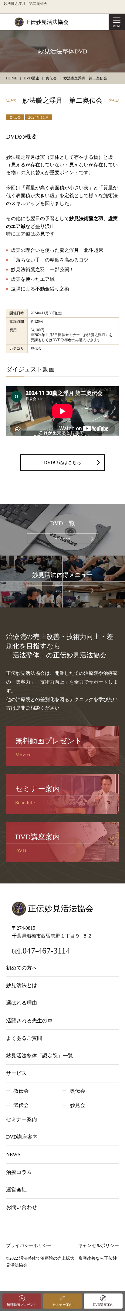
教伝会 (21, 1091)
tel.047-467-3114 (41, 950)
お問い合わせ (21, 1207)
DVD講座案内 (103, 1304)
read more (63, 539)
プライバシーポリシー (29, 1245)
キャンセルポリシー (98, 1245)
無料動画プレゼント (22, 1304)
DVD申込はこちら (62, 462)
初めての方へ (21, 968)
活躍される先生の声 (29, 1021)
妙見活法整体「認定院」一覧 (39, 1056)
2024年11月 (38, 117)
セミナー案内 (62, 1304)
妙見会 (77, 1105)
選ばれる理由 (21, 1003)
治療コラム (19, 1172)
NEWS (13, 1154)
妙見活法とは (21, 985)
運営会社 (16, 1190)
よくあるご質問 (24, 1038)
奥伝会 (15, 117)
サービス (16, 1073)
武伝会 (21, 1105)
